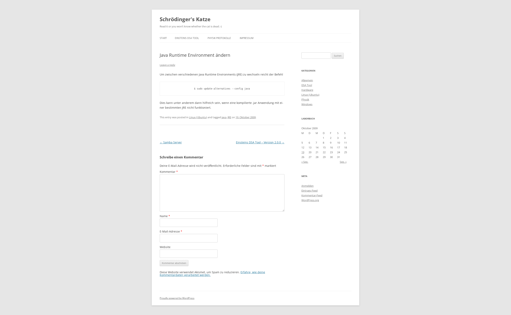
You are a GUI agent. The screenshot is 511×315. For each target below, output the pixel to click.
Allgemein (307, 80)
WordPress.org (310, 200)
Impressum (247, 38)
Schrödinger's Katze (185, 19)
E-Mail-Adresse (171, 231)
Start (163, 38)
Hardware (307, 90)
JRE (229, 117)
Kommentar (169, 172)
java (224, 117)
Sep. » (343, 162)
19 (302, 152)
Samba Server (171, 142)
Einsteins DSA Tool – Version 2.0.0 (260, 142)
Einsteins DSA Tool (187, 38)
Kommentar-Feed (311, 195)
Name (165, 216)
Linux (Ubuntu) (198, 117)
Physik (305, 99)
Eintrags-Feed (309, 190)
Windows (306, 104)
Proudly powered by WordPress (177, 298)
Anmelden (307, 186)
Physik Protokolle (219, 38)
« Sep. (304, 162)
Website (165, 247)
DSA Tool (306, 85)
